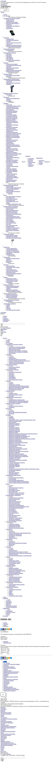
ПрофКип (6, 103)
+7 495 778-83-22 (6, 6)
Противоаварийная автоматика (13, 217)
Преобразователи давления (12, 71)
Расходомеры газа (10, 197)
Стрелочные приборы (9, 234)
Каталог (3, 12)
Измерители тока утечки (12, 139)
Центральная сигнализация (12, 230)
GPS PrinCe (9, 56)
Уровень (5, 277)
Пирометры (9, 94)
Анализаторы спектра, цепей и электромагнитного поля (13, 106)
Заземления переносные (12, 294)
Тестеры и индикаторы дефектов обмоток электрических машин (11, 175)
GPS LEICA (9, 55)
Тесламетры (9, 172)
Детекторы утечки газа (11, 117)
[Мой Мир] (11, 629)
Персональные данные (31, 163)
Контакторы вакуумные (12, 212)
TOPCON (8, 308)
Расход (5, 195)
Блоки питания (9, 209)
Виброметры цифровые (11, 111)
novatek (5, 14)
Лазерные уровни (8, 74)
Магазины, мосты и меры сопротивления (12, 150)
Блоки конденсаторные (11, 207)
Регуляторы (9, 101)
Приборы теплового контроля (11, 93)
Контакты (47, 161)
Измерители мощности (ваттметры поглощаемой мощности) (12, 122)
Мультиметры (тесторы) (12, 236)
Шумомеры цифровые (11, 180)
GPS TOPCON (9, 59)
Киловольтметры (10, 143)
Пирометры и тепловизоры (12, 252)
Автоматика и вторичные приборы (12, 18)
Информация (39, 158)
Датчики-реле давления (11, 64)
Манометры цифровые (11, 152)
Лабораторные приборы (12, 148)
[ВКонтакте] (1, 629)
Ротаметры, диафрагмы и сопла (13, 204)
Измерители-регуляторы (12, 22)
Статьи (40, 164)
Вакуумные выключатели (12, 210)
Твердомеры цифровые (11, 170)
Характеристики (7, 642)
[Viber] (5, 629)
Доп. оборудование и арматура (13, 196)
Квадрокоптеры (10, 50)
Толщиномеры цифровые (12, 177)
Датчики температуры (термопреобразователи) (12, 249)
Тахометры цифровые (11, 168)
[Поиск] (2, 334)
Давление (6, 62)
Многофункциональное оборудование (11, 155)
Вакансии (30, 161)
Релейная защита (10, 226)
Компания (27, 156)
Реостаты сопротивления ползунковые (12, 163)
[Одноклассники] (9, 629)
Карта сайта (3, 751)
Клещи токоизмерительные (12, 286)
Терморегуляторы (10, 254)
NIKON (8, 307)
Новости (41, 163)
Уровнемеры (9, 282)
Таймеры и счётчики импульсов (13, 45)
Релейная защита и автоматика (11, 206)
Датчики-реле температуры (12, 251)
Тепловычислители (10, 272)
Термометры (9, 253)
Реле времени (9, 219)
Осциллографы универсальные (13, 187)
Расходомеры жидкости (11, 199)
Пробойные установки (11, 161)
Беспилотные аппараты (9, 49)
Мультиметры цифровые (12, 289)
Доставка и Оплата (41, 161)
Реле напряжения (10, 221)
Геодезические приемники (10, 52)
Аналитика (6, 37)
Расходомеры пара (10, 200)
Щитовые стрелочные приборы (13, 238)
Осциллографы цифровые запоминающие (12, 189)
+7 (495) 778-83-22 (6, 328)
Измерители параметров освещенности (12, 130)
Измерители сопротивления (12, 136)
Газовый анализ (10, 39)
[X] (3, 629)
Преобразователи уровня (12, 279)
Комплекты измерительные (12, 145)
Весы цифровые (10, 109)
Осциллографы (9, 186)
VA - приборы (7, 15)
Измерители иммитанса (11, 118)
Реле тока (8, 224)
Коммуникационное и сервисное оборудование (12, 270)
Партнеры (30, 159)
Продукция (6, 97)
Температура (7, 247)
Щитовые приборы (10, 181)
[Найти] (2, 325)
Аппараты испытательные (12, 108)
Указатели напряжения (11, 296)
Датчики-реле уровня (11, 278)
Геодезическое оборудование (13, 60)
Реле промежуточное (11, 222)
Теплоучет (6, 264)
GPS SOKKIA (9, 57)
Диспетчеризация (10, 266)
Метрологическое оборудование (13, 70)
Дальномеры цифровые (11, 116)
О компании (31, 158)
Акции (2, 749)
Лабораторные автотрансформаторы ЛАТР (12, 216)
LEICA (8, 306)
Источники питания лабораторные (11, 142)
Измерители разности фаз (12, 134)
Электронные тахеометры (10, 303)
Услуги (23, 161)
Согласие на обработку (31, 165)
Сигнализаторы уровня (11, 281)
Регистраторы (9, 28)
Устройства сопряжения (12, 229)
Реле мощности (10, 220)
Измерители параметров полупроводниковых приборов (13, 133)
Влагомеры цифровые (11, 112)
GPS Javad (8, 54)
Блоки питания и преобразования (10, 20)
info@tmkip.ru (4, 5)
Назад (9, 339)
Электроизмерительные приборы (11, 300)
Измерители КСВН (10, 119)
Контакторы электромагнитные (13, 214)
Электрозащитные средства (10, 293)
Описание (5, 641)
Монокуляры (9, 261)
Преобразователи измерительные (11, 79)
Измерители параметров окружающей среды (12, 128)
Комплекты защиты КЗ (11, 211)
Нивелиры (8, 76)
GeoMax (8, 305)
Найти (2, 759)
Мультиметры (9, 301)
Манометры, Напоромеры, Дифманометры (12, 68)
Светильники (9, 165)
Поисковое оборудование (12, 160)
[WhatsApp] (7, 629)
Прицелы (8, 262)
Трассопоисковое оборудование (13, 46)
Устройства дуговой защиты (13, 227)
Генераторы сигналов (11, 114)
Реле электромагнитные (12, 225)
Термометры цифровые (11, 171)
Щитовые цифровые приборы (13, 291)
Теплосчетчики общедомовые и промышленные (13, 274)
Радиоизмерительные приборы (11, 185)
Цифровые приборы (8, 284)
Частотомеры (9, 178)
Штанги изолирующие (11, 297)
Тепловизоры (7, 257)
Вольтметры (9, 113)
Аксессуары (9, 104)
